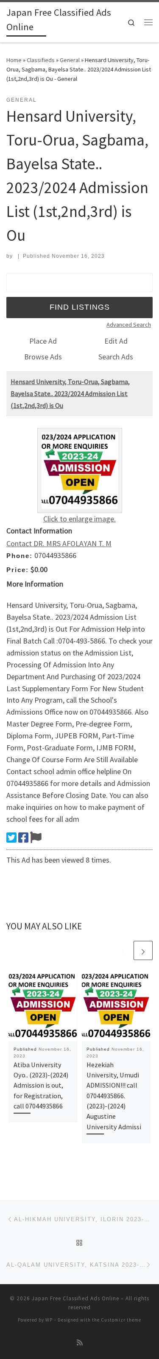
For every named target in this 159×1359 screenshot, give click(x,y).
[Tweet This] (11, 837)
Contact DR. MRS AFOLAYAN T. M (59, 543)
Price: (17, 569)
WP (49, 1320)
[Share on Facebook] (23, 837)
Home (14, 60)
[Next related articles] (143, 950)
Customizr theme (121, 1320)
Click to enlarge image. (79, 519)
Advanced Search (128, 324)
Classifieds (41, 60)
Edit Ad (116, 341)
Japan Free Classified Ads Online (75, 1298)
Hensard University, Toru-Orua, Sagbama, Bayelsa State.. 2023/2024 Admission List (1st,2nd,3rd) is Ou (70, 393)
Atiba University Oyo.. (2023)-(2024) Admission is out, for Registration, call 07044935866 (41, 1085)
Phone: (19, 555)
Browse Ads (43, 357)
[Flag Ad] (36, 837)
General (70, 60)
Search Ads (115, 357)
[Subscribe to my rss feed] (80, 1342)
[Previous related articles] (122, 950)
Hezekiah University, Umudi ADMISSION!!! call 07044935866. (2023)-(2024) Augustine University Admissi (113, 1095)
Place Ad (43, 341)
